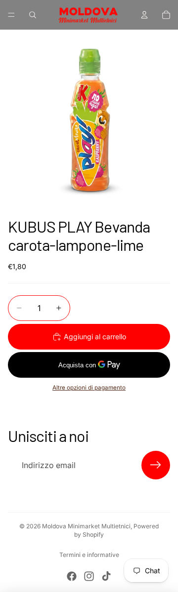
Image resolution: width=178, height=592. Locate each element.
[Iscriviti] (155, 465)
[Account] (144, 15)
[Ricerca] (33, 15)
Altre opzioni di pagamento (89, 387)
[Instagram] (89, 576)
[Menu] (11, 14)
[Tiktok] (106, 576)
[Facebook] (72, 576)
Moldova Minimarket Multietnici (86, 526)
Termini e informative (89, 554)
